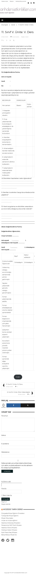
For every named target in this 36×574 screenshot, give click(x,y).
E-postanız (5, 444)
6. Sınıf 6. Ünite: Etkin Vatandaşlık (18, 392)
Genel (13, 25)
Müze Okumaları (7, 518)
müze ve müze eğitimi (9, 520)
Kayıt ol (4, 502)
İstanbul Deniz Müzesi (9, 528)
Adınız (3, 435)
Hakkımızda (4, 1)
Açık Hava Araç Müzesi (9, 532)
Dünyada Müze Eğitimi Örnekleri (12, 513)
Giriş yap (5, 499)
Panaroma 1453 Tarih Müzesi (11, 525)
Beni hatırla (7, 495)
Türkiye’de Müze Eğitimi (9, 516)
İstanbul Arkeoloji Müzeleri (10, 523)
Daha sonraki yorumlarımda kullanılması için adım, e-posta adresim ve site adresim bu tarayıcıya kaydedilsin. (16, 465)
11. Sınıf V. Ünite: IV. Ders (14, 384)
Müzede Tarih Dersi (13, 509)
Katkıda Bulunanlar (21, 1)
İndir (18, 377)
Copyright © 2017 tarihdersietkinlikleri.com (15, 572)
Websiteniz (5, 452)
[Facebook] (13, 405)
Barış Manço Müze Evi (9, 535)
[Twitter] (28, 405)
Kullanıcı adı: (6, 481)
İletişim (12, 1)
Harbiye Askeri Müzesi (9, 530)
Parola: (3, 488)
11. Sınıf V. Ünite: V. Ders (25, 25)
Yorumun (4, 416)
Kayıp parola (5, 504)
